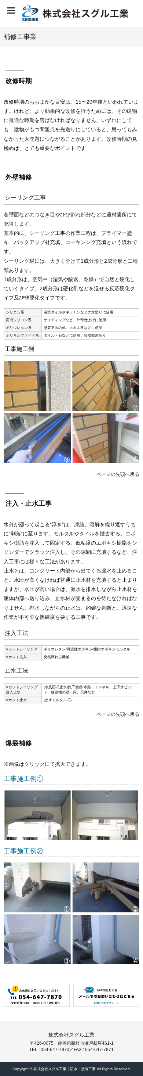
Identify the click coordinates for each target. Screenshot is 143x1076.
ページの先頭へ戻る (117, 474)
